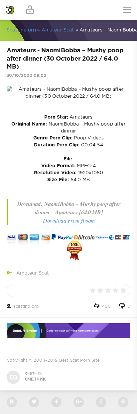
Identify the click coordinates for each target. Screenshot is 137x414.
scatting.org (26, 306)
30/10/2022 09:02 (27, 76)
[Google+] (78, 402)
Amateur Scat (32, 273)
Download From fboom (69, 220)
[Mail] (123, 402)
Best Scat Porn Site (79, 360)
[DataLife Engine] (10, 10)
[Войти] (30, 10)
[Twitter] (34, 402)
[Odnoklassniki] (101, 402)
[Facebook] (56, 402)
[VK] (12, 402)
